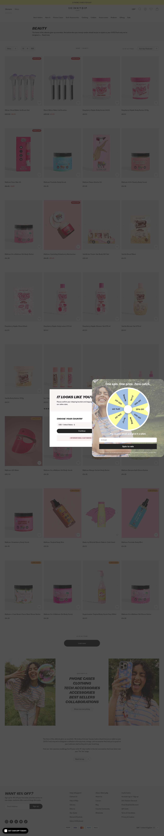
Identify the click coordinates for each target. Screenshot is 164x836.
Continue (81, 431)
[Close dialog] (95, 382)
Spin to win (128, 446)
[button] (15, 831)
